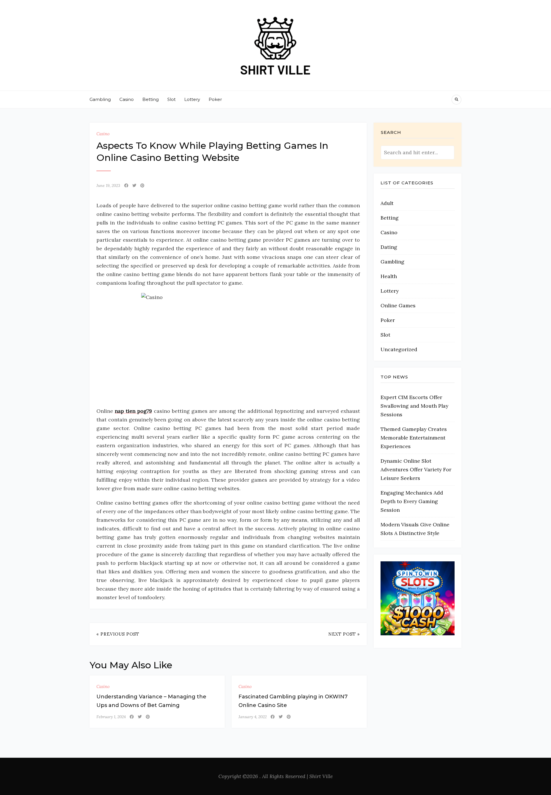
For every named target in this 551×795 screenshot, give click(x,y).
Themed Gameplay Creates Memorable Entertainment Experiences (414, 438)
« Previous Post (117, 634)
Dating (389, 247)
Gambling (100, 99)
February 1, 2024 (111, 716)
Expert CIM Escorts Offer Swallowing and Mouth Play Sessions (414, 406)
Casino (126, 99)
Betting (150, 99)
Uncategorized (399, 349)
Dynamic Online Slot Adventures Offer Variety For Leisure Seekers (416, 469)
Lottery (192, 99)
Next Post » (344, 634)
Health (389, 276)
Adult (387, 203)
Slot (171, 99)
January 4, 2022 (252, 716)
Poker (215, 99)
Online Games (398, 305)
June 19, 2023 (108, 185)
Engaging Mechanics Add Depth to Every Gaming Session (412, 501)
